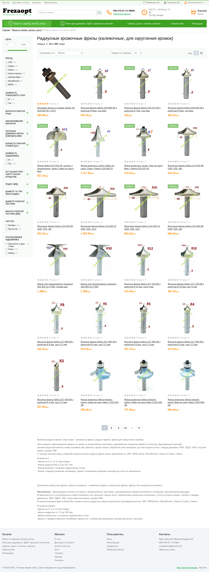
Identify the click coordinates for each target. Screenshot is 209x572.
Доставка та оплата (64, 542)
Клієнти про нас (62, 546)
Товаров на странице (121, 53)
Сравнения (112, 546)
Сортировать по (47, 53)
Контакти (36, 3)
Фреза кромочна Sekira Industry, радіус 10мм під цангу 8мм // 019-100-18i (143, 402)
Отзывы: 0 (54, 104)
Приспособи (8, 549)
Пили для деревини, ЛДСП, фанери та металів (25, 542)
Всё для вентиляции (187, 567)
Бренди (58, 556)
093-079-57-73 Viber (124, 10)
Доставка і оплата (21, 3)
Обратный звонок (122, 14)
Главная (6, 30)
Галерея (59, 553)
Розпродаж (7, 553)
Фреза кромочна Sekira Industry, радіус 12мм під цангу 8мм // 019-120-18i (100, 402)
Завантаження (50, 3)
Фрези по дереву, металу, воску (27, 30)
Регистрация (113, 542)
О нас (57, 539)
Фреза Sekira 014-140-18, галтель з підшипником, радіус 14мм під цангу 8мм (55, 168)
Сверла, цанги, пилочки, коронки (18, 546)
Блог (57, 549)
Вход (109, 539)
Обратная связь (167, 549)
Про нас (6, 3)
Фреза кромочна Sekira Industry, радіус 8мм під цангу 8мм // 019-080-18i (186, 402)
